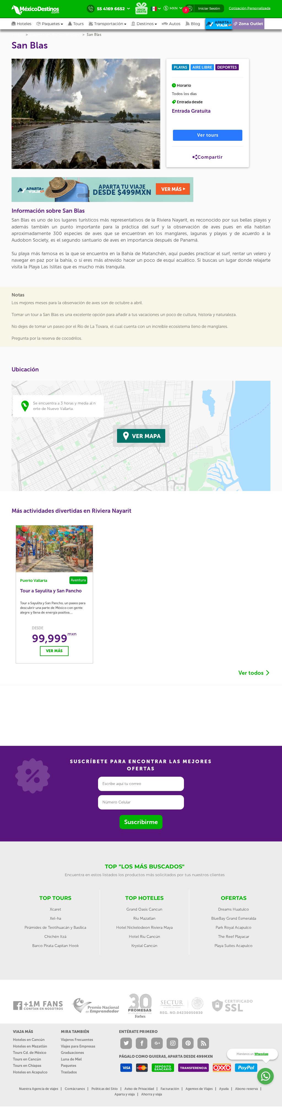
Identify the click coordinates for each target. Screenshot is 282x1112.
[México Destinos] (39, 8)
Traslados (69, 1072)
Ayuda (224, 1089)
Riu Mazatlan (144, 918)
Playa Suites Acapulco (234, 945)
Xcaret (55, 909)
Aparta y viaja (125, 1094)
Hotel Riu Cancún (144, 936)
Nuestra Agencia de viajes (38, 1089)
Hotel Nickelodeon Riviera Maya (144, 927)
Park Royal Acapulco (233, 927)
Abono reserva (246, 1089)
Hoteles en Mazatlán (30, 1046)
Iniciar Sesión (209, 8)
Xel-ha (55, 918)
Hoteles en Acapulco (30, 1072)
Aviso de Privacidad (139, 1089)
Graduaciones (72, 1053)
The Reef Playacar (233, 936)
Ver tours (207, 135)
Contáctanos (75, 1089)
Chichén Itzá (55, 936)
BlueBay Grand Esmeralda (233, 918)
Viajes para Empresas (78, 1046)
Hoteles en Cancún (29, 1040)
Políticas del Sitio (104, 1089)
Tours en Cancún (27, 1059)
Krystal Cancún (144, 945)
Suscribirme (141, 822)
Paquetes (68, 1066)
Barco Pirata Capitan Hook (55, 945)
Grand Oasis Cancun (144, 909)
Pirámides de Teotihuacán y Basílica (55, 927)
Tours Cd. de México (29, 1053)
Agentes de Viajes (199, 1089)
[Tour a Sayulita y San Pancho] (54, 548)
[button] (110, 23)
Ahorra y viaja (151, 1094)
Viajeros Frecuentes (77, 1040)
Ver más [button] (54, 651)
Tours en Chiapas (27, 1066)
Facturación (170, 1089)
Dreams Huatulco (233, 909)
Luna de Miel (71, 1059)
